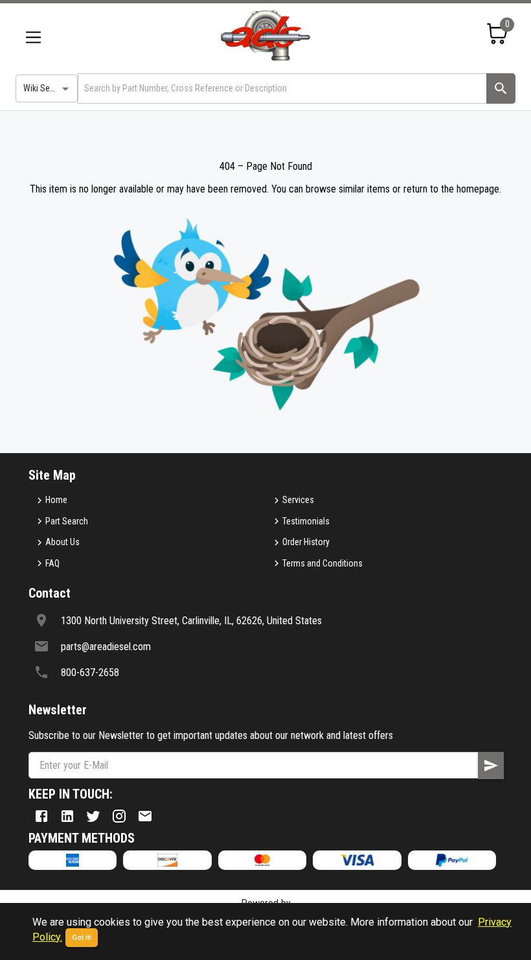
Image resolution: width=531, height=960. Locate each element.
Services (298, 500)
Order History (306, 542)
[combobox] (281, 88)
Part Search (66, 521)
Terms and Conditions (322, 563)
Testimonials (306, 521)
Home (56, 500)
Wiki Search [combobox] (44, 88)
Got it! (81, 937)
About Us (62, 542)
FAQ (52, 563)
